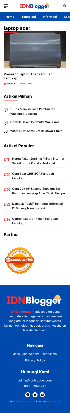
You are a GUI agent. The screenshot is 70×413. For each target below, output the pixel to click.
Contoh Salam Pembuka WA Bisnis (34, 122)
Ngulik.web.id (53, 401)
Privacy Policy (35, 360)
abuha (10, 83)
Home (10, 17)
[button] (64, 6)
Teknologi (28, 17)
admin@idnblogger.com (35, 380)
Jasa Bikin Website (26, 354)
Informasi (50, 17)
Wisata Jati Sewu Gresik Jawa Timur (36, 131)
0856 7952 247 (35, 386)
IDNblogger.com (26, 401)
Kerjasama (49, 354)
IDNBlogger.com (22, 311)
